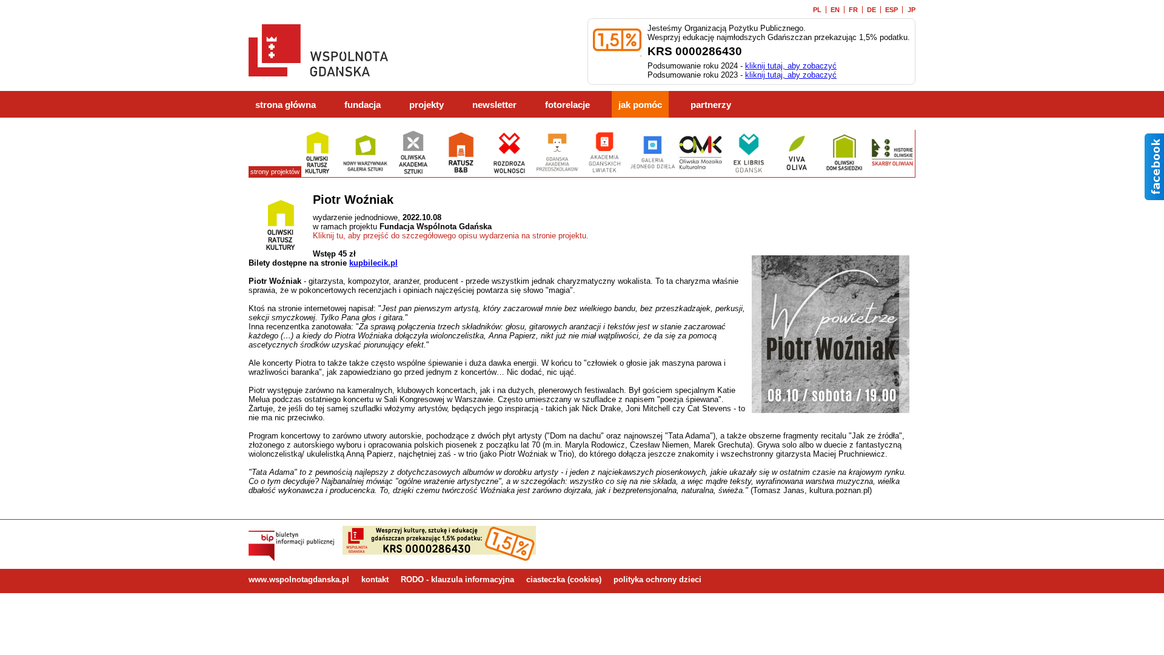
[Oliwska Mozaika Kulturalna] (700, 172)
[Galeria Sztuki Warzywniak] (365, 172)
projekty (426, 105)
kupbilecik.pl (373, 262)
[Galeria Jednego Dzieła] (652, 172)
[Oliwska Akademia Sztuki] (413, 172)
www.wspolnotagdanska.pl (299, 579)
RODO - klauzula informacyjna (457, 579)
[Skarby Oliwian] (892, 172)
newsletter (494, 105)
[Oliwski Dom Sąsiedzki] (844, 172)
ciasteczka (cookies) (563, 579)
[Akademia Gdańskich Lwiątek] (604, 172)
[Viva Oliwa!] (796, 172)
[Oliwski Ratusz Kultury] (317, 172)
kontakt (375, 579)
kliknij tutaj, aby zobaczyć (791, 65)
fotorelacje (567, 105)
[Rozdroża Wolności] (509, 172)
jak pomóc (640, 105)
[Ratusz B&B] (461, 172)
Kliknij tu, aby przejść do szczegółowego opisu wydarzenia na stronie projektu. (451, 235)
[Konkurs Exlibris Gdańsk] (748, 172)
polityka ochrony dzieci (657, 579)
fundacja (362, 105)
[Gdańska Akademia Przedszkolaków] (557, 172)
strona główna (285, 105)
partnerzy (711, 105)
